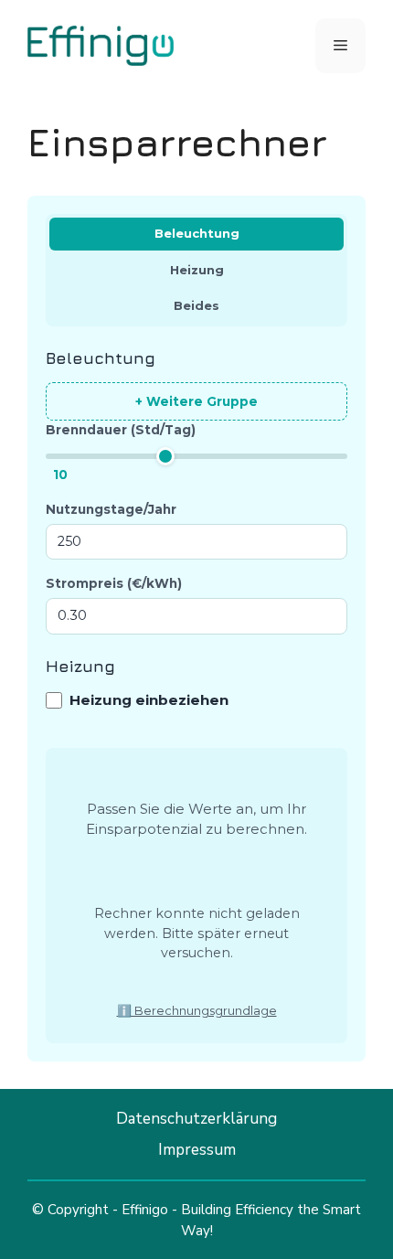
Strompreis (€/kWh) (114, 583)
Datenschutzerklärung (196, 1118)
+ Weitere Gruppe (196, 401)
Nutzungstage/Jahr (111, 509)
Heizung (197, 269)
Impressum (197, 1149)
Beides (196, 305)
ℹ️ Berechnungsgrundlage (197, 1011)
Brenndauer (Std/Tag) (121, 429)
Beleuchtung (196, 233)
